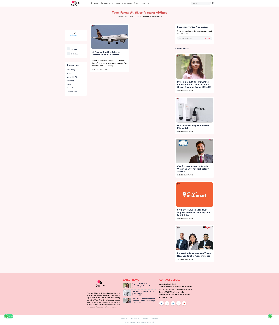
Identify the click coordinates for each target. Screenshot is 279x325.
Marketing (70, 81)
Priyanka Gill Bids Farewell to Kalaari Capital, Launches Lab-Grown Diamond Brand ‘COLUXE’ (194, 84)
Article (69, 73)
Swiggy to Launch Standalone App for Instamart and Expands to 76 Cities (193, 212)
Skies (139, 13)
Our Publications (142, 3)
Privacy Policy (135, 318)
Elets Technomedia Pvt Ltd (145, 322)
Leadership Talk (72, 77)
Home (131, 17)
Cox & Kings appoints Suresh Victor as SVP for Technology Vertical (193, 169)
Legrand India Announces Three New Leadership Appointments (194, 254)
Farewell (126, 13)
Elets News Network (101, 69)
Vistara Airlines (155, 13)
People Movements (73, 88)
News (96, 3)
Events (129, 3)
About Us (107, 3)
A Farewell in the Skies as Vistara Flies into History (106, 53)
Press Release (72, 92)
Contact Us (119, 3)
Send (208, 39)
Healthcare (73, 35)
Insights (145, 318)
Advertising (71, 70)
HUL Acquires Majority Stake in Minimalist (193, 126)
